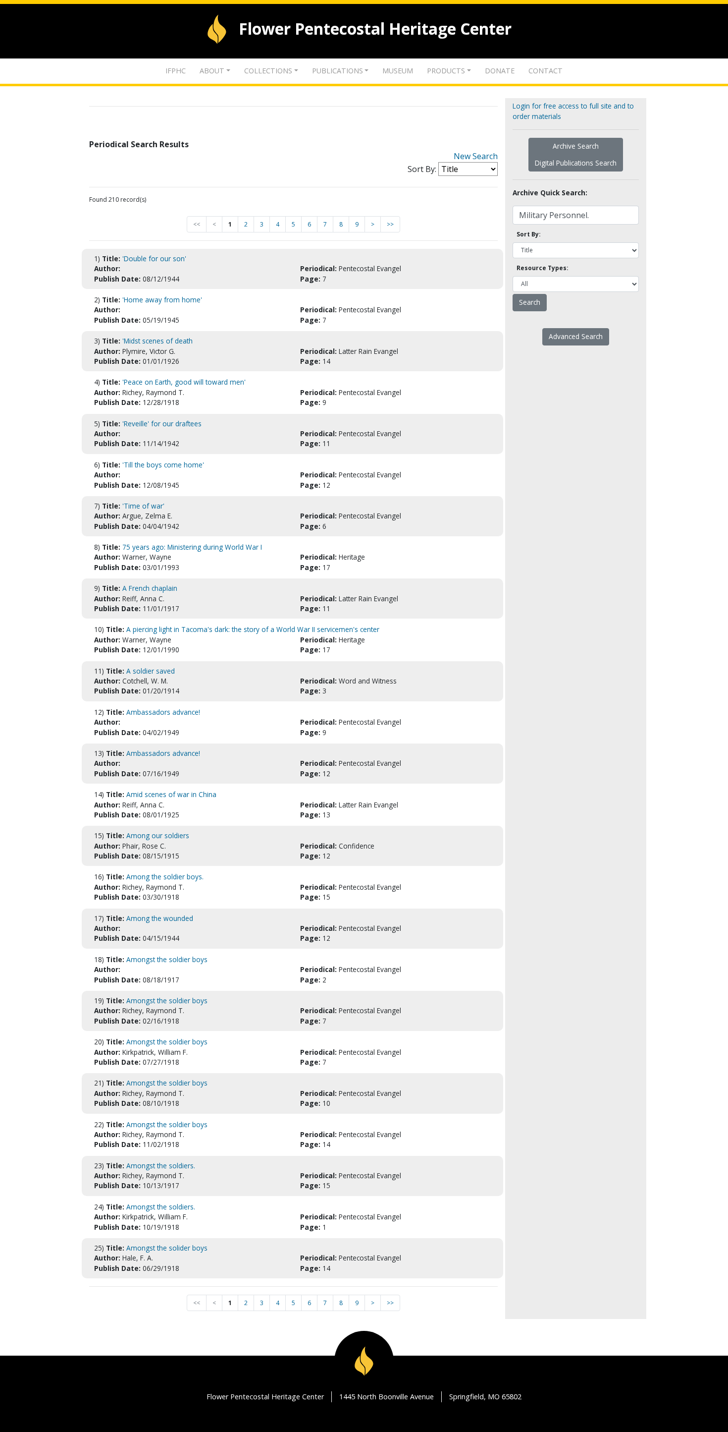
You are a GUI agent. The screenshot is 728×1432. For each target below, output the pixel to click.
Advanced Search (576, 336)
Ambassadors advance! (163, 712)
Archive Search (576, 146)
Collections (268, 70)
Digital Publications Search (576, 163)
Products (446, 70)
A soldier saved (150, 671)
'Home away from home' (162, 299)
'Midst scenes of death (157, 340)
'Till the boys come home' (163, 464)
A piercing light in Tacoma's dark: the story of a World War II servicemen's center (252, 629)
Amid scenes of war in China (171, 794)
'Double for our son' (154, 258)
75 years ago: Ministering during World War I (192, 547)
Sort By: (422, 169)
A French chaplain (149, 588)
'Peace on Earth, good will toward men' (184, 382)
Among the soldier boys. (165, 876)
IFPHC (175, 70)
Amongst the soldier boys (167, 959)
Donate (500, 70)
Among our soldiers (157, 835)
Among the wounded (159, 918)
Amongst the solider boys (167, 1248)
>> (390, 224)
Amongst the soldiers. (160, 1165)
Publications (337, 70)
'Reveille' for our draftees (162, 423)
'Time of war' (143, 506)
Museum (397, 70)
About (212, 70)
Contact (545, 70)
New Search (476, 156)
